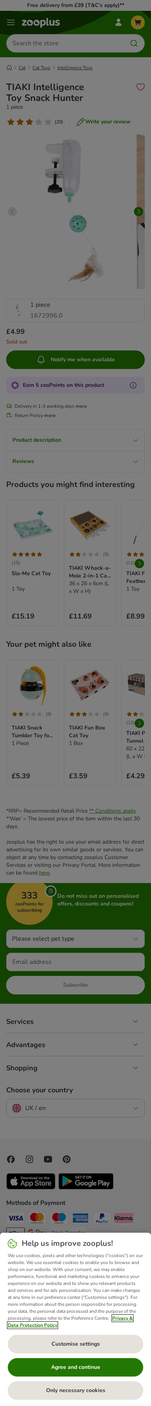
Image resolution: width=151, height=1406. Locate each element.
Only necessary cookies (75, 1390)
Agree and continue (75, 1367)
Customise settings (75, 1344)
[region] (75, 1319)
